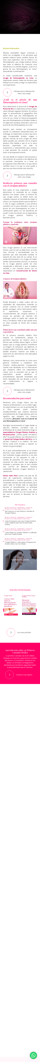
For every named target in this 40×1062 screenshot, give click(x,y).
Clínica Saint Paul (10, 476)
